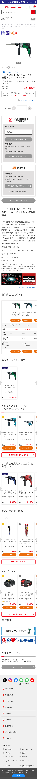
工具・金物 (10, 24)
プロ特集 (7, 765)
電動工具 (23, 24)
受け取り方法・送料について (18, 156)
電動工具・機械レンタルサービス (28, 766)
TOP (3, 24)
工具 (17, 24)
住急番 (24, 753)
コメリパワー (26, 760)
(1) (11, 601)
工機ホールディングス (9, 72)
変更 (33, 19)
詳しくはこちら (30, 2)
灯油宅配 (24, 756)
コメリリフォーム (27, 749)
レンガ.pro (8, 753)
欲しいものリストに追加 (18, 200)
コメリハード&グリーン (11, 761)
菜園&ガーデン (9, 756)
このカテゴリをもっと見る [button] (18, 455)
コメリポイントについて (28, 100)
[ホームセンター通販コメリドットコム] (13, 7)
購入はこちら (15, 320)
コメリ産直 (8, 749)
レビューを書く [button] (18, 667)
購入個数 (8, 108)
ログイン (22, 661)
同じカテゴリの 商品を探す (27, 287)
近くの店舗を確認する (18, 139)
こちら (18, 772)
